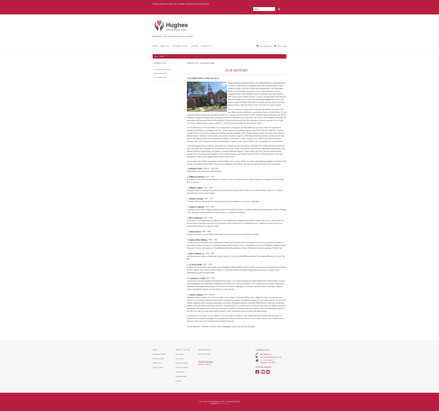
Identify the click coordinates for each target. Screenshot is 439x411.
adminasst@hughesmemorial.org (270, 357)
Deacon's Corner (181, 367)
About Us (164, 46)
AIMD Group (224, 403)
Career (178, 381)
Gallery (194, 46)
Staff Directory (160, 77)
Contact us (206, 46)
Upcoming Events (180, 46)
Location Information (162, 69)
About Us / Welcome (182, 350)
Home (155, 46)
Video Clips (157, 363)
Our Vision (179, 359)
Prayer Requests (160, 73)
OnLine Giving (158, 367)
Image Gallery (158, 359)
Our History (180, 372)
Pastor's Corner (181, 363)
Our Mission (180, 354)
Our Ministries (181, 376)
